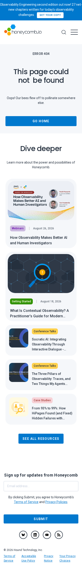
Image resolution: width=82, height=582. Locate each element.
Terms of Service (26, 502)
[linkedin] (35, 535)
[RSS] (59, 535)
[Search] (64, 32)
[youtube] (47, 535)
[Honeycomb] (22, 32)
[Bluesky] (23, 535)
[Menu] (74, 32)
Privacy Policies (56, 502)
